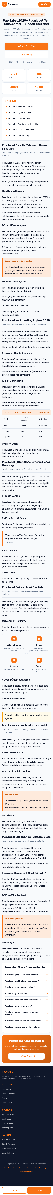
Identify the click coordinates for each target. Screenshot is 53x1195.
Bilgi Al (14, 1190)
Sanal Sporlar (7, 1128)
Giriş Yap (44, 4)
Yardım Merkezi (8, 1139)
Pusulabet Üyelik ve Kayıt (19, 112)
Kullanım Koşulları (9, 1148)
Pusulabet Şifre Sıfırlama (19, 118)
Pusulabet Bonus (26, 1172)
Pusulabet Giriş (10, 1168)
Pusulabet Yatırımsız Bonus (20, 107)
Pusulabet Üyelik (42, 1168)
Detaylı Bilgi (26, 54)
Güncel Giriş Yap (26, 46)
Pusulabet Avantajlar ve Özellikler (23, 124)
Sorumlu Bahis (8, 1153)
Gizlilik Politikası (8, 1144)
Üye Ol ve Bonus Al (26, 1056)
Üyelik (4, 1098)
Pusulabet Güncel (26, 1168)
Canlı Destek (7, 1102)
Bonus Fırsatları (8, 1094)
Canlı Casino (7, 1119)
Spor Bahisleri (8, 1114)
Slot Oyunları (7, 1123)
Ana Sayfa (6, 1089)
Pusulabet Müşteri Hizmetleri (21, 130)
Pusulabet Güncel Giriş (18, 135)
